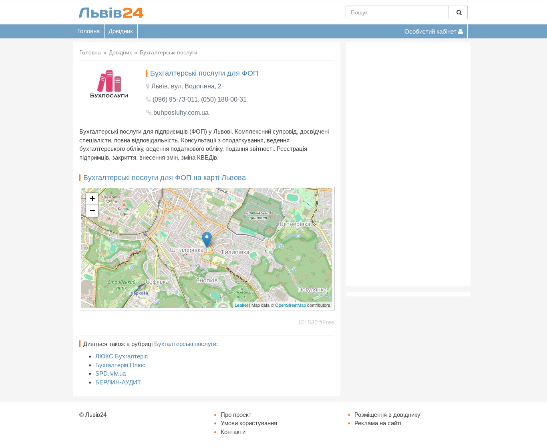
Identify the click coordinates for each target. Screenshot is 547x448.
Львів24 (96, 414)
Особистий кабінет (431, 31)
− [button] (92, 211)
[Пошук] (458, 12)
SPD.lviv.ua (110, 373)
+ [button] (92, 199)
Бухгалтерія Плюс (120, 365)
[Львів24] (110, 12)
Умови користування (249, 423)
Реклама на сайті (377, 423)
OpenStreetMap (290, 305)
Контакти (233, 431)
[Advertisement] (408, 164)
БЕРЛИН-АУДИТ (118, 382)
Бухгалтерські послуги (185, 343)
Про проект (236, 414)
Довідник (121, 31)
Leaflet (241, 305)
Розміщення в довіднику (387, 414)
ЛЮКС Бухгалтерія (121, 356)
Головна (88, 31)
